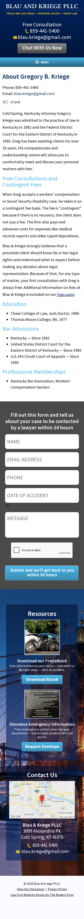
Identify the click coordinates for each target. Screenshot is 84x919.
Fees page (65, 294)
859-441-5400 (45, 30)
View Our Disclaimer (30, 889)
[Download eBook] (42, 655)
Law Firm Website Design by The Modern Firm (42, 895)
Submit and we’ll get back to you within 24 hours (42, 572)
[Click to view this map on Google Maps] (42, 817)
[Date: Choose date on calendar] (7, 506)
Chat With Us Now (42, 47)
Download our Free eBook (42, 661)
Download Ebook (42, 679)
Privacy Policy (57, 889)
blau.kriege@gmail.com (44, 37)
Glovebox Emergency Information (42, 724)
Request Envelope (42, 746)
